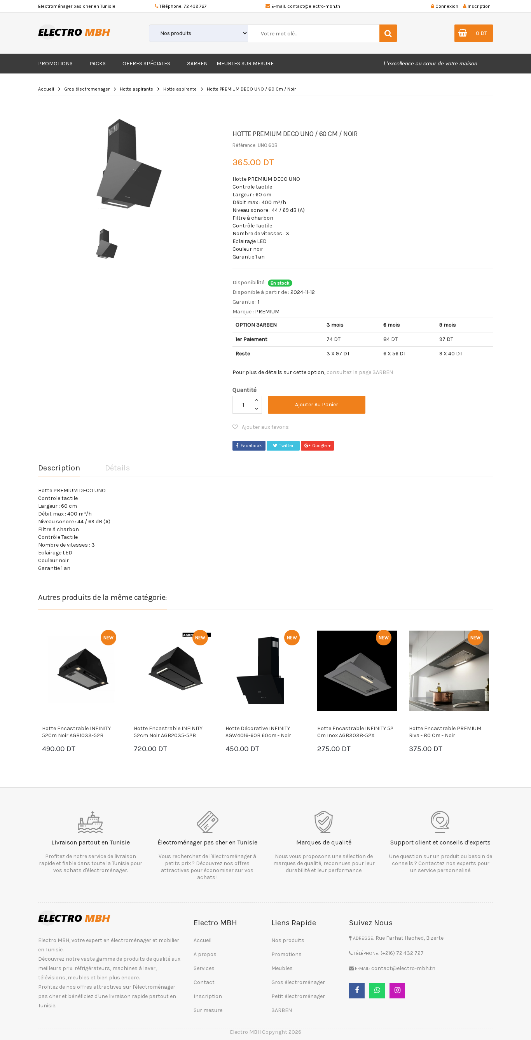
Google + (321, 445)
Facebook (251, 445)
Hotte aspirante (136, 89)
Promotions (55, 63)
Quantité (244, 389)
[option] (129, 164)
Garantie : (244, 302)
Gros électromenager (87, 89)
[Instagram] (397, 990)
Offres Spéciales (146, 63)
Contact (204, 982)
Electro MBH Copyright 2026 (265, 1032)
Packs (97, 63)
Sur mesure (208, 1010)
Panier (80, 750)
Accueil (46, 89)
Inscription (208, 996)
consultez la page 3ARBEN (360, 372)
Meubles (282, 968)
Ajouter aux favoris (265, 427)
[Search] (388, 33)
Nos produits (287, 940)
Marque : (243, 311)
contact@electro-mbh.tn (313, 6)
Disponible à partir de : (260, 292)
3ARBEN (197, 63)
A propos (205, 954)
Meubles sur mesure (245, 63)
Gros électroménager (298, 982)
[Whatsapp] (377, 990)
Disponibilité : (249, 282)
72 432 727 (195, 6)
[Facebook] (357, 990)
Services (204, 968)
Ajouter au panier (316, 404)
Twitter (286, 445)
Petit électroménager (298, 996)
